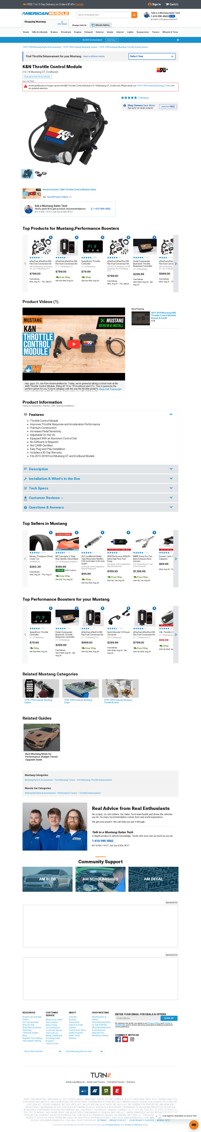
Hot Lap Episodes (31, 1022)
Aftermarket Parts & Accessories (40, 793)
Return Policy (51, 1025)
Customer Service (54, 1030)
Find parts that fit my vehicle (37, 77)
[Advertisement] (100, 926)
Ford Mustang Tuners (65, 780)
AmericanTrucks (96, 1082)
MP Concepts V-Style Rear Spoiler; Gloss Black (66, 559)
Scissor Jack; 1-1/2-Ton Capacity (170, 557)
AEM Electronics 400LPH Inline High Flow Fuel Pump (118, 561)
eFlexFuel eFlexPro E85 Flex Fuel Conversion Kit (170, 265)
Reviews (72, 1038)
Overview (73, 1017)
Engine (77, 32)
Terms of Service (133, 1125)
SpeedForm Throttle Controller (90, 264)
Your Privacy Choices (141, 1120)
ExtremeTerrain (115, 1082)
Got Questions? (53, 1027)
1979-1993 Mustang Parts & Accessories (42, 47)
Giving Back (74, 1022)
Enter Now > (112, 40)
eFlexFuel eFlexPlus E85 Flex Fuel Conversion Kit (41, 265)
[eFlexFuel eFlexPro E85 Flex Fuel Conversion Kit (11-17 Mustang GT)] (93, 617)
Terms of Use (52, 1043)
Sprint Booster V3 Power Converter (118, 635)
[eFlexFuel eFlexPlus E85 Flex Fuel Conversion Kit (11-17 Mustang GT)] (67, 247)
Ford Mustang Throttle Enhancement (94, 780)
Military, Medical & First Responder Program (54, 1038)
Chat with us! (52, 1033)
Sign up (169, 1018)
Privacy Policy (154, 1023)
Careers (72, 1027)
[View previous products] (25, 263)
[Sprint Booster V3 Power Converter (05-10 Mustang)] (119, 617)
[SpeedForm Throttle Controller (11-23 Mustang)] (93, 247)
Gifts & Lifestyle (40, 32)
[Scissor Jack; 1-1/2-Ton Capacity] (171, 542)
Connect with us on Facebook (118, 1039)
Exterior (100, 32)
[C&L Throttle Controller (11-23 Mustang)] (171, 617)
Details (79, 4)
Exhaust (88, 32)
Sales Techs (74, 1035)
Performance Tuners (67, 793)
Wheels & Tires (170, 32)
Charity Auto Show (77, 1030)
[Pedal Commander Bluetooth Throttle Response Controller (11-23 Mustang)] (145, 247)
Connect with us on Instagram (132, 1039)
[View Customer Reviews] (129, 98)
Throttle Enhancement (89, 793)
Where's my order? (54, 1020)
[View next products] (175, 263)
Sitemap (102, 1120)
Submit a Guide (76, 1025)
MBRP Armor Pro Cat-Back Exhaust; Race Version (143, 561)
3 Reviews (143, 97)
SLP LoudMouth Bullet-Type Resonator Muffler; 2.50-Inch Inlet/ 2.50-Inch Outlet (93, 562)
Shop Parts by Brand (32, 1027)
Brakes (54, 32)
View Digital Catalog (32, 1041)
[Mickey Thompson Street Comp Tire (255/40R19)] (41, 542)
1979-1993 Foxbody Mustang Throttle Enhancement (123, 47)
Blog (25, 1035)
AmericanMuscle (75, 1082)
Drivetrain (66, 32)
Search (134, 15)
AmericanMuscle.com (45, 13)
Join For (168, 106)
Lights (130, 32)
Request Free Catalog (32, 1038)
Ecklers (131, 1082)
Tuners (155, 32)
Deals (26, 32)
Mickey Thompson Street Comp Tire (41, 559)
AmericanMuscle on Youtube (125, 1039)
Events (26, 1019)
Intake (110, 32)
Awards (72, 1019)
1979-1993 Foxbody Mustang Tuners (80, 47)
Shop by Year (28, 1025)
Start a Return (52, 1022)
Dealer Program (76, 1033)
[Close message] (178, 40)
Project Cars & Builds (32, 1017)
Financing (27, 1030)
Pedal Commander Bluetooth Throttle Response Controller (142, 265)
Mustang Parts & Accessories (39, 780)
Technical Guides (30, 1033)
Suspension (143, 32)
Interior (120, 32)
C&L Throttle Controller (170, 633)
